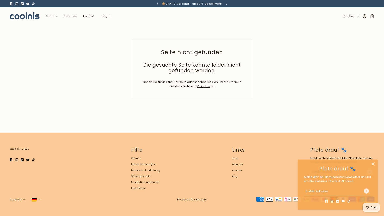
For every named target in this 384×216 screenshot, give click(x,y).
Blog (235, 176)
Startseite (179, 82)
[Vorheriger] (157, 4)
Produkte (203, 86)
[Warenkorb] (372, 16)
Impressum (138, 188)
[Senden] (366, 191)
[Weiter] (226, 4)
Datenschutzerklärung (145, 170)
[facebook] (11, 3)
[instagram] (17, 3)
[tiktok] (33, 3)
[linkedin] (22, 3)
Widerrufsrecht (141, 176)
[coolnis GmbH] (25, 16)
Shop (235, 158)
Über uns (238, 164)
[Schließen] (373, 164)
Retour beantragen (143, 164)
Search (135, 158)
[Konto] (364, 16)
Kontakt (237, 170)
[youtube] (28, 3)
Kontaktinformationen (145, 182)
